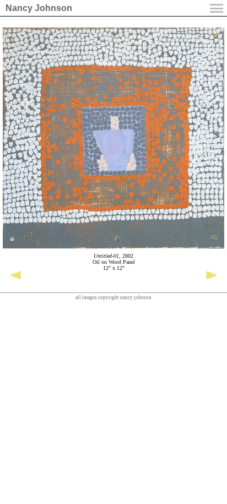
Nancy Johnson (39, 8)
